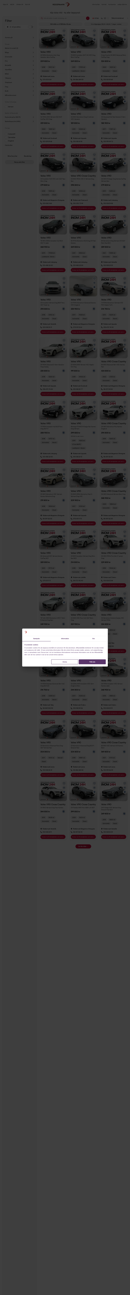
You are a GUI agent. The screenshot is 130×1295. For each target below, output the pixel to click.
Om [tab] (93, 638)
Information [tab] (65, 638)
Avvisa (65, 662)
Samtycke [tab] (36, 638)
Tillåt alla (92, 662)
